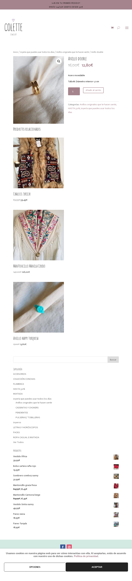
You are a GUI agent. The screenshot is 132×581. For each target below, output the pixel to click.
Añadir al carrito (93, 90)
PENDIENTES (22, 412)
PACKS (16, 432)
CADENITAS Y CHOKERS (27, 407)
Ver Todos (18, 442)
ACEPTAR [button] (97, 567)
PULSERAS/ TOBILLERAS (28, 417)
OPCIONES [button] (34, 567)
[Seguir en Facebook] (62, 547)
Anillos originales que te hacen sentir (72, 52)
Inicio (15, 52)
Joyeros (17, 422)
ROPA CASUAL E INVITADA (26, 437)
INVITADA (18, 393)
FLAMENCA (18, 384)
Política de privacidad (86, 556)
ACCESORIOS (19, 374)
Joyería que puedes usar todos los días (37, 52)
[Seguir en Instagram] (69, 547)
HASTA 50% (74, 108)
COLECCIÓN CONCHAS (24, 379)
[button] (59, 61)
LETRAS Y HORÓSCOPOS (25, 427)
